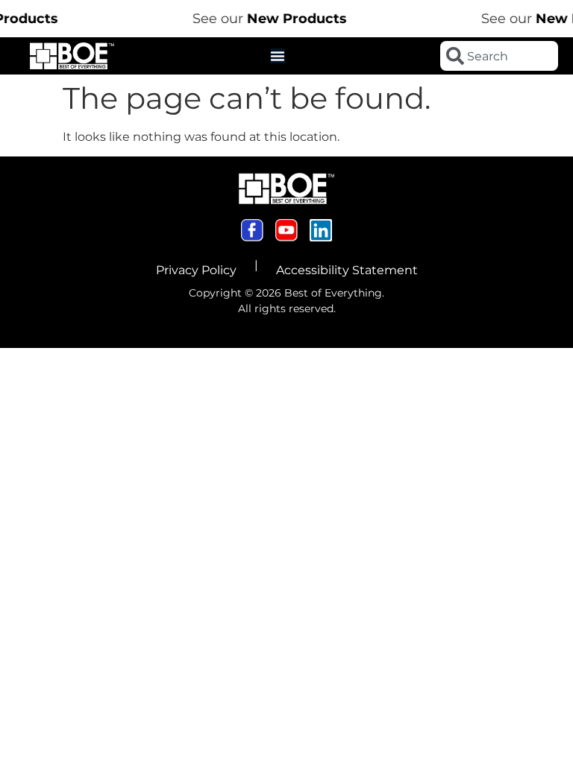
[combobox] (499, 56)
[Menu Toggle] (277, 55)
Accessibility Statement (347, 270)
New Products (291, 18)
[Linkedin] (321, 230)
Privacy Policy (196, 270)
